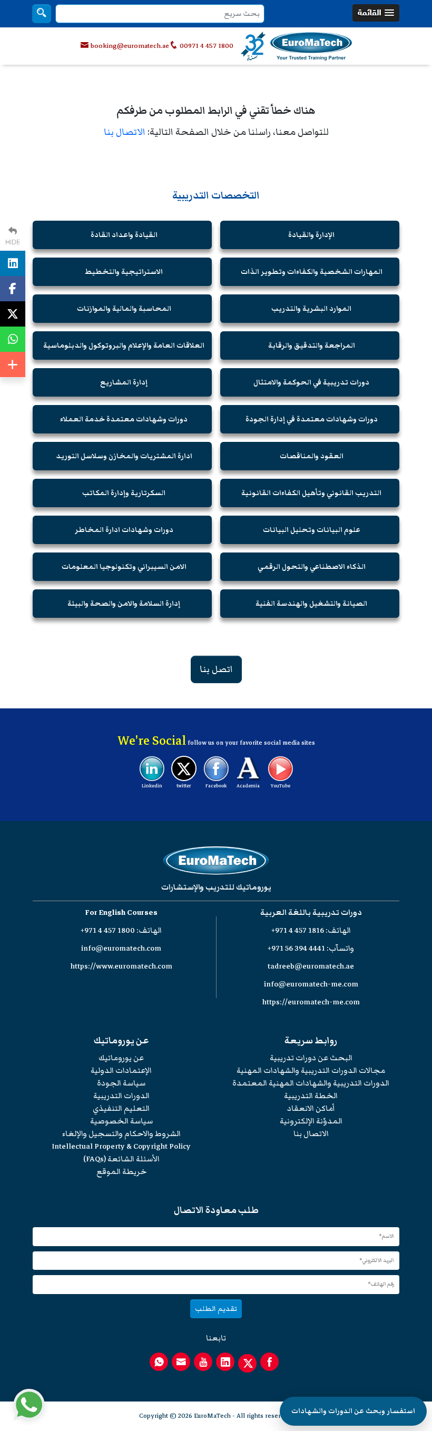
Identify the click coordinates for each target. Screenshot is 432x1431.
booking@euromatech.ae (130, 46)
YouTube (280, 785)
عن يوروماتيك (121, 1058)
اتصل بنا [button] (216, 669)
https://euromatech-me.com (311, 1002)
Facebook (216, 785)
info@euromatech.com (121, 948)
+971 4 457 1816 (297, 930)
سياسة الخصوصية (121, 1121)
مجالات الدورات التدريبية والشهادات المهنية (311, 1070)
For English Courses (121, 912)
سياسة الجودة (121, 1083)
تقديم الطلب (216, 1308)
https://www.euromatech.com (121, 966)
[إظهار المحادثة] (29, 1404)
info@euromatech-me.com (311, 984)
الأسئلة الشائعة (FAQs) (121, 1159)
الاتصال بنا (124, 132)
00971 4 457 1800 (205, 46)
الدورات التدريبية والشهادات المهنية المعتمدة (310, 1083)
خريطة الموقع (121, 1172)
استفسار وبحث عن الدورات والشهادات (353, 1411)
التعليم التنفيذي (121, 1108)
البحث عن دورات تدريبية (311, 1058)
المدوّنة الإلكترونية (311, 1121)
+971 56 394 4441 (296, 948)
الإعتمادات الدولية (121, 1070)
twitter (183, 785)
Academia (248, 785)
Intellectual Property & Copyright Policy (121, 1146)
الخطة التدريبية (311, 1096)
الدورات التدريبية (121, 1096)
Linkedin (152, 785)
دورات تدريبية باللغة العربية (311, 912)
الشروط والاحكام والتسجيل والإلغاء (121, 1134)
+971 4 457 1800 (108, 930)
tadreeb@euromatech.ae (311, 966)
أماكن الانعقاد (311, 1108)
